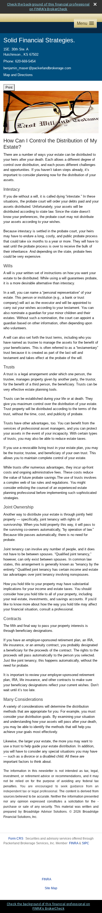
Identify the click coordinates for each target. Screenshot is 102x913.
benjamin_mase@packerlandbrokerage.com (37, 68)
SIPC (85, 843)
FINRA (73, 843)
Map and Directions (18, 75)
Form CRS (15, 838)
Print (9, 87)
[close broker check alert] (95, 4)
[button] (85, 23)
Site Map (51, 888)
